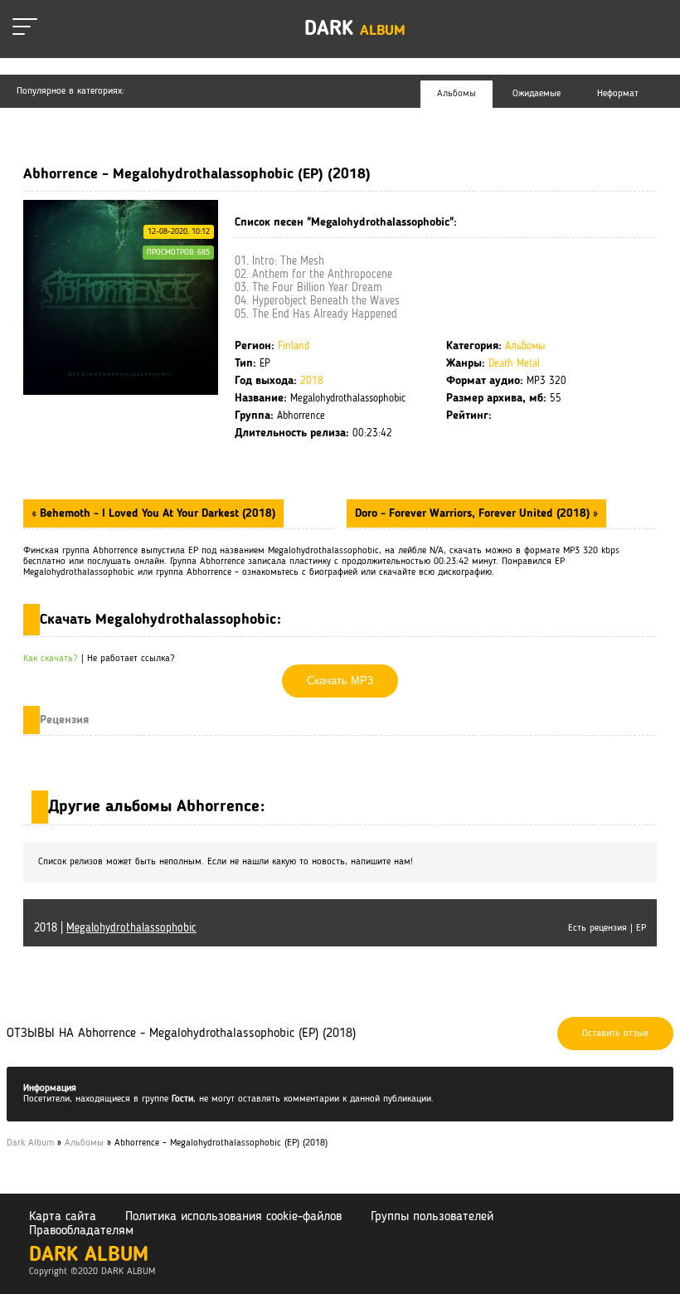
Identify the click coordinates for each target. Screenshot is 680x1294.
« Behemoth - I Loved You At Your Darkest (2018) (153, 513)
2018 (311, 381)
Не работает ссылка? (131, 659)
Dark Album (88, 1255)
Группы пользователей (432, 1216)
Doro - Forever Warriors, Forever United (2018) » (476, 513)
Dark (355, 29)
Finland (293, 346)
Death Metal (514, 363)
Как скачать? (50, 659)
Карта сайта (62, 1216)
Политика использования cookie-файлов (233, 1216)
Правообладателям (81, 1231)
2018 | (115, 928)
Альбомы (525, 346)
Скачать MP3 (340, 680)
